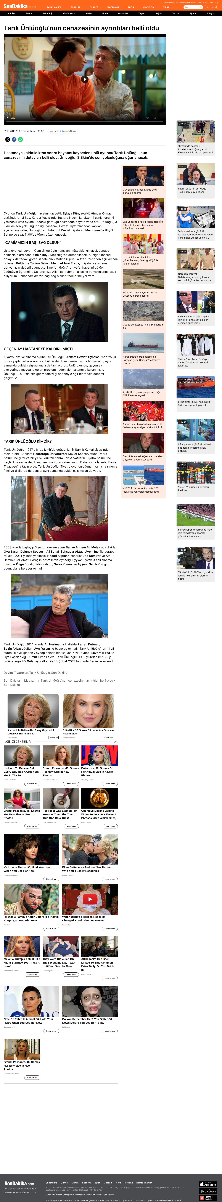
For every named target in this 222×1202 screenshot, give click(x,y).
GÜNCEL (76, 7)
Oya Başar (11, 551)
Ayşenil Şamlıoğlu (90, 564)
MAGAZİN (148, 7)
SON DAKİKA (54, 7)
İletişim (26, 1192)
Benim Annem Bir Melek (83, 547)
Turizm (175, 13)
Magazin (108, 1182)
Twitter (80, 259)
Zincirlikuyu (40, 255)
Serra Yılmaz (63, 564)
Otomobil (123, 13)
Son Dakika (51, 1182)
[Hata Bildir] (177, 1200)
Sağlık (159, 13)
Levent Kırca (100, 653)
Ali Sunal (52, 551)
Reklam (19, 1192)
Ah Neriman (52, 644)
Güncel (64, 1182)
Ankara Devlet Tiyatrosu (83, 357)
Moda (105, 13)
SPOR (131, 7)
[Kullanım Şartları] (53, 1200)
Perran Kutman (88, 644)
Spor (97, 1182)
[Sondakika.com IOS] (208, 1184)
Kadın (89, 13)
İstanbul (54, 230)
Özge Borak (24, 564)
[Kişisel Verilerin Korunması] (132, 1200)
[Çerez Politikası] (112, 1200)
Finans (29, 13)
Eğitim (193, 13)
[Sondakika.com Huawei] (208, 1198)
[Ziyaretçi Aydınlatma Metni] (158, 1200)
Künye (33, 1192)
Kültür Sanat (69, 13)
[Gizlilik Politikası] (70, 1200)
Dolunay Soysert (32, 551)
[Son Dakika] (19, 6)
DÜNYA (94, 7)
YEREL (167, 7)
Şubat (63, 661)
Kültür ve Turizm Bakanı (33, 263)
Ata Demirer (92, 556)
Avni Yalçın (42, 648)
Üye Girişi (210, 7)
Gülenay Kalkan (38, 661)
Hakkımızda (10, 1192)
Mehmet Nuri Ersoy (65, 263)
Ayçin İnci (92, 551)
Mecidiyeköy (94, 230)
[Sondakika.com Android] (208, 1191)
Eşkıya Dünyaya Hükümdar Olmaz (87, 213)
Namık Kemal (84, 449)
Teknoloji (47, 13)
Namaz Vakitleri (144, 1182)
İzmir (47, 449)
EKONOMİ (113, 7)
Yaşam (141, 13)
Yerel (118, 1182)
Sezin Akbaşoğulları (18, 648)
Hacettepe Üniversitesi (50, 454)
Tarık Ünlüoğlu (26, 213)
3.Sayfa (210, 13)
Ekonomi (86, 1182)
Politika (11, 13)
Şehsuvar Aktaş (72, 551)
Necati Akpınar (58, 556)
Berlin (94, 661)
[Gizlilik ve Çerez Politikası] (91, 1200)
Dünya (75, 1182)
